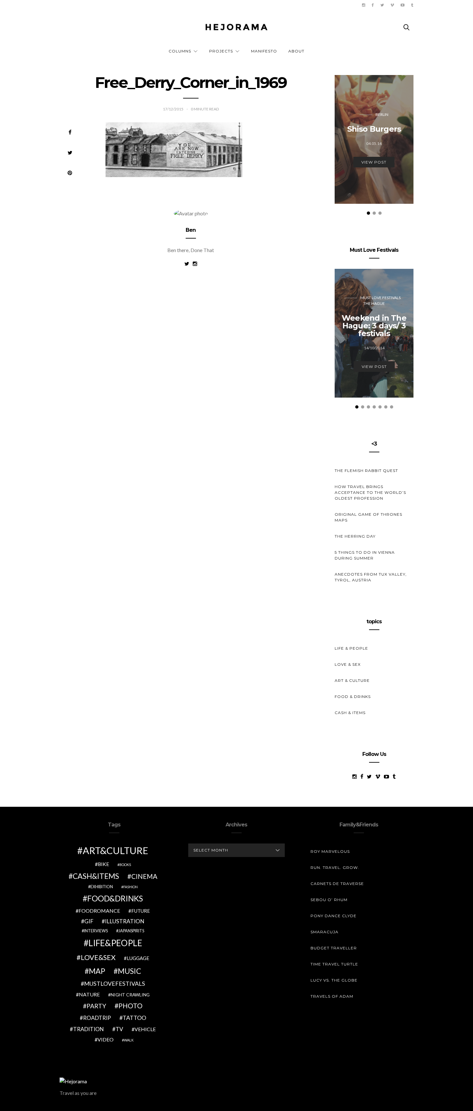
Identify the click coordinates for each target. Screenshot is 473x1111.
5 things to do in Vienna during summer (365, 555)
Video (105, 1039)
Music (129, 970)
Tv (119, 1029)
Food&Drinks (115, 898)
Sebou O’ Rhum (329, 899)
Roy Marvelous (330, 851)
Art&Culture (115, 850)
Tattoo (134, 1017)
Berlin (382, 114)
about (296, 51)
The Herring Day (355, 536)
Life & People (351, 648)
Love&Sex (98, 957)
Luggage (138, 958)
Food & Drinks (353, 696)
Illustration (124, 921)
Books (125, 864)
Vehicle (145, 1029)
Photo (130, 1006)
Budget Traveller (334, 948)
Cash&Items (96, 875)
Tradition (88, 1029)
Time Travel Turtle (334, 964)
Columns (180, 51)
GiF (88, 921)
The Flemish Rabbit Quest (366, 470)
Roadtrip (97, 1017)
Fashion (130, 887)
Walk (129, 1040)
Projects (221, 51)
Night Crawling (130, 994)
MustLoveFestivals (114, 983)
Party (96, 1006)
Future (140, 911)
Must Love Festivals (380, 297)
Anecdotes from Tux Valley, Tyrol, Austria (371, 577)
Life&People (115, 943)
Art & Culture (352, 680)
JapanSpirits (131, 930)
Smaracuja (325, 931)
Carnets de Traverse (337, 883)
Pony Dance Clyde (334, 915)
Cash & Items (350, 712)
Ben (191, 230)
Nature (89, 994)
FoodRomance (99, 911)
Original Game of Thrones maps (368, 517)
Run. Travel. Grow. (335, 867)
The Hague (374, 303)
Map (97, 970)
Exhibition (101, 886)
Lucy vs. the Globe (334, 980)
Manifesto (264, 51)
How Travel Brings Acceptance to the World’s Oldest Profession (370, 492)
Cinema (144, 876)
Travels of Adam (332, 996)
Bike (103, 864)
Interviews (96, 930)
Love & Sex (348, 664)
